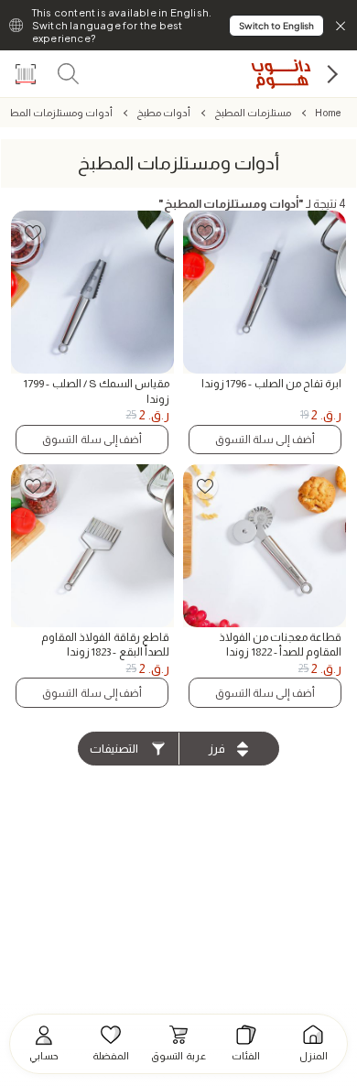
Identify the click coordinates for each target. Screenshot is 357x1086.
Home (328, 112)
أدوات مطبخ (163, 112)
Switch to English (276, 25)
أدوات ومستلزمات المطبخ (56, 112)
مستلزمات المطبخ (252, 112)
